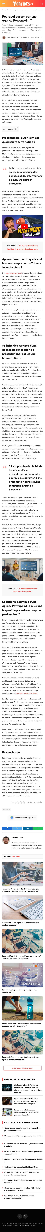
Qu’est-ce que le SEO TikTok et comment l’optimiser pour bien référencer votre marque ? (26, 1101)
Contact (21, 1225)
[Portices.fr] (22, 3)
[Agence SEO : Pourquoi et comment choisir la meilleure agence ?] (22, 907)
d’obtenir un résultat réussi (26, 693)
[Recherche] (42, 3)
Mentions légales (30, 1225)
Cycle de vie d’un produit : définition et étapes (21, 1167)
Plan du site (13, 1225)
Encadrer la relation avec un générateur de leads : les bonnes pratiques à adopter (26, 1112)
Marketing (13, 10)
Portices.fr (5, 10)
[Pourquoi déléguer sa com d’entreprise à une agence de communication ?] (22, 1042)
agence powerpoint (14, 273)
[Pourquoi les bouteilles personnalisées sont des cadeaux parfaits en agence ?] (22, 1008)
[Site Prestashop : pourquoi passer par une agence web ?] (22, 975)
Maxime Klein (13, 37)
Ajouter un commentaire (22, 1068)
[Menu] (3, 3)
